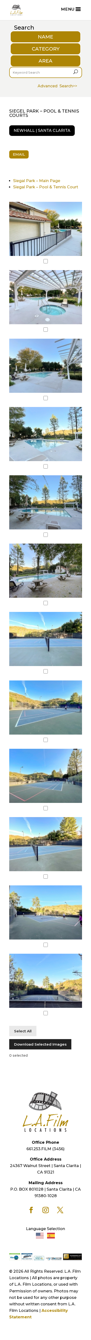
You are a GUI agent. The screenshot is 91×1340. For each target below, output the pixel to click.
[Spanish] (51, 1235)
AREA (45, 61)
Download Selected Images (40, 1044)
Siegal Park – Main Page (36, 180)
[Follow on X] (60, 1210)
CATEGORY (45, 49)
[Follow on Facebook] (31, 1210)
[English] (40, 1235)
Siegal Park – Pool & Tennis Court (45, 187)
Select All (23, 1031)
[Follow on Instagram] (45, 1210)
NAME (45, 37)
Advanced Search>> (57, 86)
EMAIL (19, 154)
